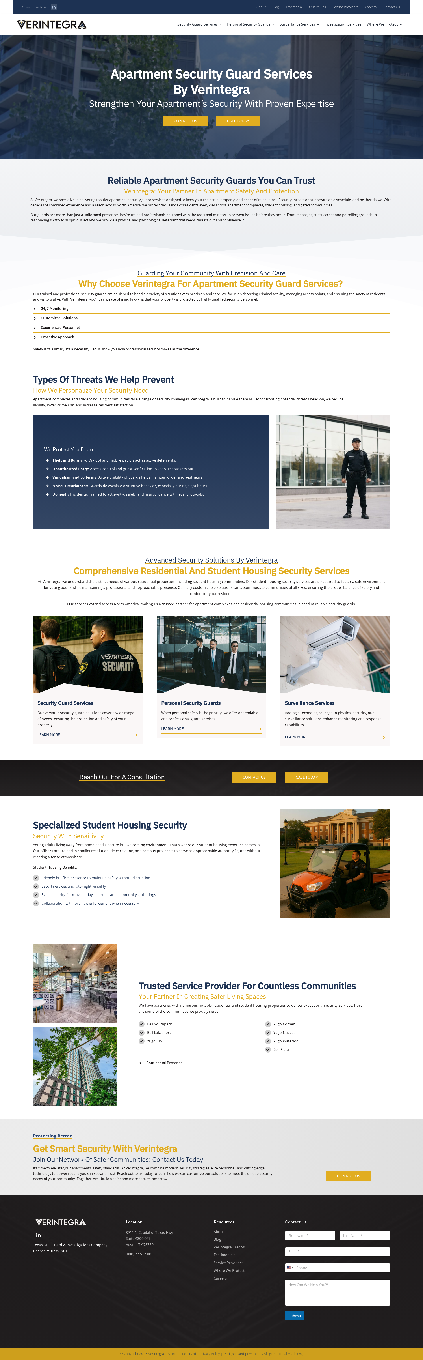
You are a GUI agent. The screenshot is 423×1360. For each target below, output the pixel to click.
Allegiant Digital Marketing (283, 1353)
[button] (211, 308)
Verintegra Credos (229, 1247)
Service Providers (228, 1262)
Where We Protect (229, 1270)
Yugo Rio (154, 1041)
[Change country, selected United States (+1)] (290, 1268)
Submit (294, 1315)
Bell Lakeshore (159, 1032)
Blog (217, 1239)
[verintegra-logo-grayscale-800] (60, 1218)
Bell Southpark (159, 1024)
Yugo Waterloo (286, 1041)
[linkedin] (54, 7)
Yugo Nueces (284, 1032)
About (219, 1231)
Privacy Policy (210, 1353)
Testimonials (224, 1254)
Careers (220, 1278)
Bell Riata (281, 1049)
